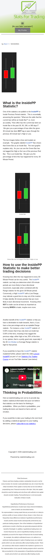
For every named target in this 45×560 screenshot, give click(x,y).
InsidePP (29, 103)
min (9, 342)
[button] (22, 23)
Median (14, 342)
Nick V (6, 44)
